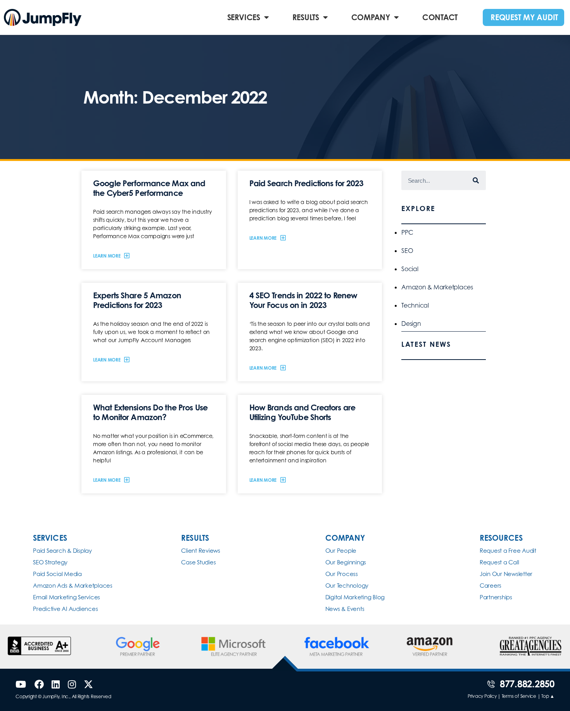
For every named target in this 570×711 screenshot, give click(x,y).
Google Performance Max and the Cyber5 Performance (149, 188)
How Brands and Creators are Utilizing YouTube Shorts (302, 412)
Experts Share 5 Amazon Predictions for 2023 (137, 300)
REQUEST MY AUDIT (524, 17)
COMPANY (370, 17)
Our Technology (347, 585)
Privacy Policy (482, 696)
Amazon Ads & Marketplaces (72, 585)
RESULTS (305, 17)
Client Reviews (200, 550)
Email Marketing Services (66, 597)
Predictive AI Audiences (65, 608)
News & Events (344, 608)
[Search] (476, 180)
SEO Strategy (50, 562)
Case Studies (198, 562)
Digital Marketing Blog (355, 597)
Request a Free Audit (508, 550)
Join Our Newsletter (506, 574)
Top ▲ (547, 696)
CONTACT (440, 17)
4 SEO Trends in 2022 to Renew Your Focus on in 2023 (303, 300)
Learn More (107, 256)
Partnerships (496, 597)
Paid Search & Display (62, 550)
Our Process (341, 574)
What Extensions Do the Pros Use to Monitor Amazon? (150, 412)
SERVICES (243, 17)
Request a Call (499, 562)
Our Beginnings (345, 562)
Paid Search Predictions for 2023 (306, 183)
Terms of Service (519, 696)
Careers (490, 585)
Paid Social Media (57, 574)
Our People (341, 550)
